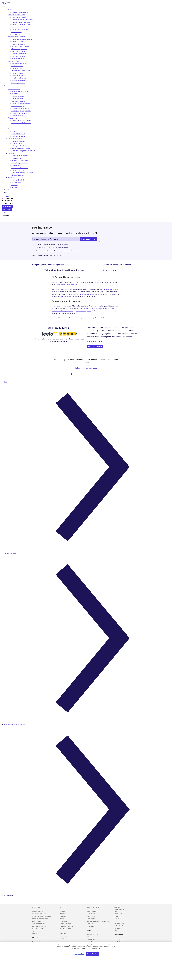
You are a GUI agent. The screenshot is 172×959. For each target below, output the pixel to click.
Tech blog (14, 185)
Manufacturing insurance (19, 49)
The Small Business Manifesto (21, 148)
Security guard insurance (19, 80)
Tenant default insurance (19, 113)
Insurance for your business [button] (16, 36)
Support (6, 190)
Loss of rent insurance (18, 101)
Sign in (7, 196)
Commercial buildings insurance (21, 24)
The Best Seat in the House (20, 160)
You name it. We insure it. (19, 168)
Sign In (5, 212)
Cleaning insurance (17, 73)
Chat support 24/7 (7, 200)
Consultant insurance (18, 41)
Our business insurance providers (14, 724)
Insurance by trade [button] (14, 61)
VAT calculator (16, 182)
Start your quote (88, 239)
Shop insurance (16, 32)
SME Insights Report (18, 141)
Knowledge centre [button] (13, 129)
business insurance (86, 294)
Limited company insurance (20, 46)
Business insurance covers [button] (16, 15)
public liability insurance (87, 308)
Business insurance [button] (14, 10)
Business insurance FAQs (19, 12)
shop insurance (73, 294)
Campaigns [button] (11, 153)
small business (67, 296)
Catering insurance (17, 68)
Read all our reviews (95, 346)
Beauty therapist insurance (19, 63)
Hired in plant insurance (19, 78)
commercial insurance (111, 289)
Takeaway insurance (18, 83)
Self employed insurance (19, 54)
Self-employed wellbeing (19, 146)
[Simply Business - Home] (6, 3)
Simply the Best (16, 158)
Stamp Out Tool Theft (18, 170)
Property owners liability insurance (22, 103)
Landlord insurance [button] (14, 89)
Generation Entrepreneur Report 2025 (23, 151)
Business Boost (16, 165)
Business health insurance (19, 27)
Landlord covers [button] (13, 94)
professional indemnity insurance (62, 311)
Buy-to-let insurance (17, 96)
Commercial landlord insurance (21, 123)
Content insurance (17, 98)
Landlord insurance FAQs (19, 91)
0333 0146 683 (7, 198)
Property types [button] (12, 118)
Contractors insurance (18, 44)
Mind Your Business (17, 175)
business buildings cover (83, 311)
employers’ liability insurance (105, 308)
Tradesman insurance (18, 58)
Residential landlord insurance (21, 120)
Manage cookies (79, 954)
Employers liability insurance (20, 22)
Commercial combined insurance (21, 39)
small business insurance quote (67, 284)
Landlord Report (16, 143)
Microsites (14, 187)
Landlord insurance (9, 86)
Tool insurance (16, 34)
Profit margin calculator (18, 180)
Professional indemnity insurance (22, 19)
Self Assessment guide (18, 136)
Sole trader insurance (18, 56)
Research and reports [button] (15, 138)
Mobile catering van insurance (21, 71)
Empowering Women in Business (22, 172)
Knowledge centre (9, 126)
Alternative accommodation (20, 108)
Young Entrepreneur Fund (19, 163)
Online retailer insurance (19, 51)
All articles (14, 131)
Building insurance (17, 115)
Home (5, 382)
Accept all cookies (92, 954)
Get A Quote (7, 206)
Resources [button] (11, 177)
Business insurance (9, 7)
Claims (6, 192)
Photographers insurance (19, 75)
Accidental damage (17, 106)
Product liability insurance (19, 29)
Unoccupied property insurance (21, 111)
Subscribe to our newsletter (86, 368)
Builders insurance (17, 66)
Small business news (18, 134)
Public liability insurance (19, 17)
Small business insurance (60, 306)
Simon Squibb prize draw (19, 155)
